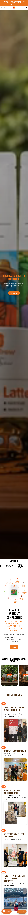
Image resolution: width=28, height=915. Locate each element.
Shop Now (14, 293)
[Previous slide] (1, 284)
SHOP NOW (14, 647)
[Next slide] (26, 284)
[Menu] (1, 7)
